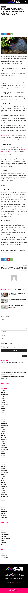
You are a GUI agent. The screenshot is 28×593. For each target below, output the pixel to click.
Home (2, 4)
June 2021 (3, 478)
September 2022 (4, 449)
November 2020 (4, 492)
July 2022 (3, 453)
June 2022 (3, 455)
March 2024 (3, 414)
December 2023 (4, 419)
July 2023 (3, 429)
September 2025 (4, 394)
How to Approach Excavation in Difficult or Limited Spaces (13, 370)
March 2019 (3, 515)
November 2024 (4, 402)
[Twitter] (5, 34)
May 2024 (3, 410)
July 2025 (3, 396)
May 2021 (3, 480)
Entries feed (3, 553)
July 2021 (3, 476)
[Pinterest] (8, 34)
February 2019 (4, 517)
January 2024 (4, 418)
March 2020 (3, 506)
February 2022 (4, 462)
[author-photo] (14, 281)
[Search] (26, 2)
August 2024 (3, 406)
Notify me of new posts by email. (9, 347)
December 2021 (4, 466)
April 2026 (3, 392)
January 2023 (4, 441)
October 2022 (4, 447)
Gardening (3, 532)
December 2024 (4, 400)
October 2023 (4, 423)
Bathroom (3, 525)
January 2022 (4, 464)
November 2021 (4, 468)
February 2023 (4, 439)
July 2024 (3, 408)
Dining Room (3, 529)
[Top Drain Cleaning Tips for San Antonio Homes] (4, 307)
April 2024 (3, 412)
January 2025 (4, 398)
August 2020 (3, 498)
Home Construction (5, 534)
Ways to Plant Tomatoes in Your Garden (7, 268)
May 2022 (3, 457)
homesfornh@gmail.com (16, 582)
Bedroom (3, 527)
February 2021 (4, 486)
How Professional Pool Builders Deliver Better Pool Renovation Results (12, 363)
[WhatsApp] (11, 34)
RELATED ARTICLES (6, 290)
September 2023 (4, 425)
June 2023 (3, 431)
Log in (2, 552)
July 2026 (3, 390)
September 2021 (4, 472)
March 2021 (3, 484)
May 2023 (3, 433)
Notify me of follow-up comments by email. (11, 346)
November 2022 (4, 445)
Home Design (7, 4)
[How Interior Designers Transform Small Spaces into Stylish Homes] (4, 301)
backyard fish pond (21, 250)
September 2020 (4, 496)
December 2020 (4, 490)
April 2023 (3, 435)
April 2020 (3, 504)
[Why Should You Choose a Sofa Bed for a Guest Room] (4, 295)
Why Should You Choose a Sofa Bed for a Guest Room (12, 367)
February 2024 (4, 416)
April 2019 (3, 513)
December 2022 (4, 443)
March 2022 (3, 461)
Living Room (3, 542)
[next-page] (4, 312)
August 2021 (3, 474)
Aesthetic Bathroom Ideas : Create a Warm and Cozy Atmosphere (20, 269)
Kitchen (2, 540)
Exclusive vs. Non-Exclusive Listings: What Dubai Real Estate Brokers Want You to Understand (14, 373)
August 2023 (3, 427)
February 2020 (4, 507)
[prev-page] (2, 312)
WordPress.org (4, 557)
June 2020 (3, 502)
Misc (2, 544)
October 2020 (4, 494)
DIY (1, 530)
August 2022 (3, 451)
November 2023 (4, 421)
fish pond (3, 251)
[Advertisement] (14, 25)
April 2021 (3, 482)
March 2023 (3, 437)
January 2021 (4, 488)
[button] (2, 2)
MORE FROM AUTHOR (18, 290)
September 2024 (4, 404)
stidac (3, 16)
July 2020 (3, 500)
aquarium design (13, 250)
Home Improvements (5, 538)
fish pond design (10, 251)
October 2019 (4, 511)
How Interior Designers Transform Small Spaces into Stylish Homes (12, 377)
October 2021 (4, 470)
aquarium (7, 250)
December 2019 (4, 509)
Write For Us (17, 590)
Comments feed (4, 555)
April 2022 (3, 459)
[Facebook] (2, 34)
